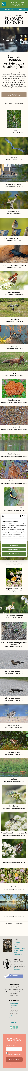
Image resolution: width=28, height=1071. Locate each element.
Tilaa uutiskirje (18, 954)
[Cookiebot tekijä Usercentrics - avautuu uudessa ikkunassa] (20, 516)
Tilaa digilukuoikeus (19, 948)
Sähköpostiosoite (10, 1045)
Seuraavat (18, 103)
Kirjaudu (14, 1022)
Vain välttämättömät (14, 553)
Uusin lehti (17, 942)
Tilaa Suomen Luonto (18, 945)
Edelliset (9, 103)
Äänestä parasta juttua (18, 951)
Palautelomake (14, 1003)
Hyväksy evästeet (14, 545)
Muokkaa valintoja (13, 549)
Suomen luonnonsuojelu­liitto (19, 968)
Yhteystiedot (14, 1005)
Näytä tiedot (20, 541)
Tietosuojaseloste (14, 1018)
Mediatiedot (14, 1016)
